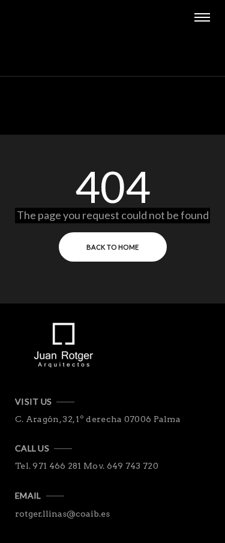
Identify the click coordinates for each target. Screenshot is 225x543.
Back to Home (112, 247)
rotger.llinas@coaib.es (62, 513)
